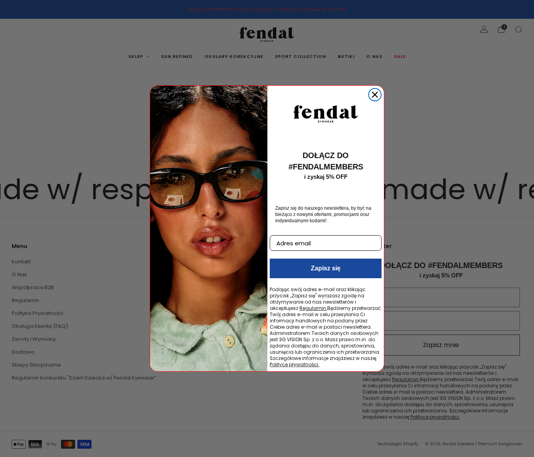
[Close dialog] (375, 94)
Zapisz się (325, 268)
